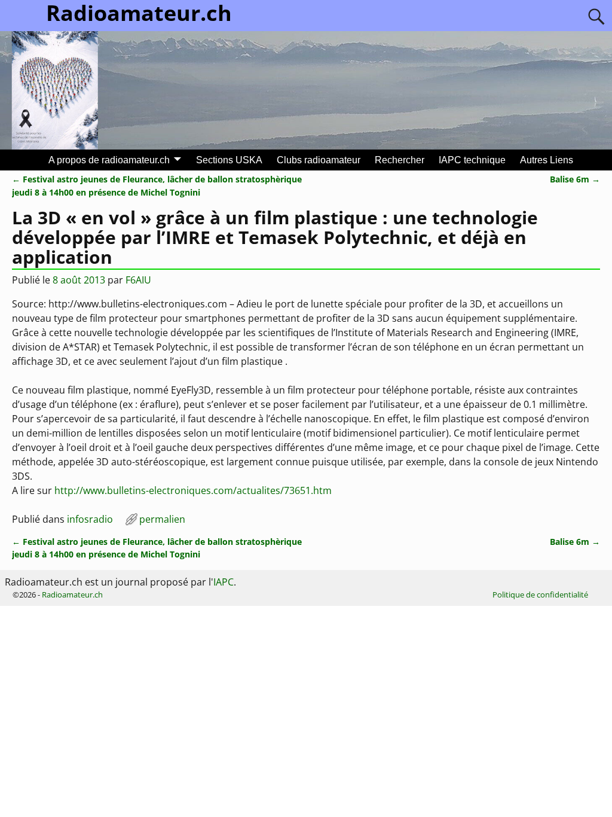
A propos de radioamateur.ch (109, 160)
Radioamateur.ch (72, 594)
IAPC (223, 582)
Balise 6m (575, 179)
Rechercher (399, 160)
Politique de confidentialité (540, 594)
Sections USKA (229, 160)
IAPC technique (472, 160)
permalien (162, 519)
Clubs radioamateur (318, 160)
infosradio (90, 519)
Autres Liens (546, 160)
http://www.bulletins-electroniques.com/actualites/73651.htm (193, 490)
